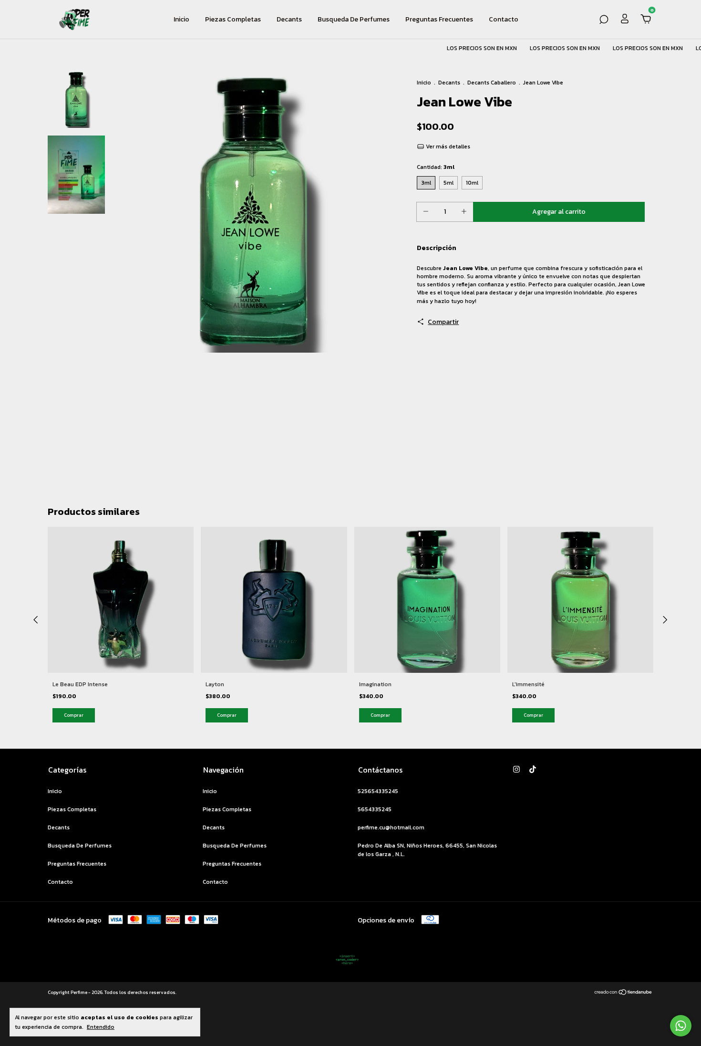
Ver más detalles (447, 146)
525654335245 (378, 791)
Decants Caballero (491, 82)
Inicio (181, 19)
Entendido (100, 1027)
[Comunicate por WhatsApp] (680, 1025)
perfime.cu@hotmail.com (391, 827)
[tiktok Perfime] (532, 769)
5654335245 (375, 809)
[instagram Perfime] (516, 769)
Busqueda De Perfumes (354, 19)
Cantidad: (435, 167)
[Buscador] (603, 20)
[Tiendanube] (623, 993)
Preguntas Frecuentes (439, 19)
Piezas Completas (233, 19)
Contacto (503, 19)
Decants (289, 19)
